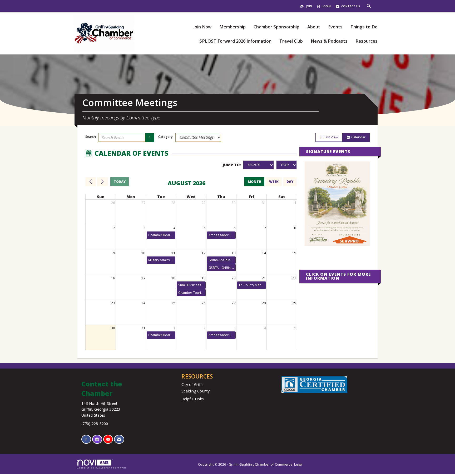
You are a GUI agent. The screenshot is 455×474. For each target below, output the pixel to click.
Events (335, 27)
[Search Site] (369, 6)
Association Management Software (102, 468)
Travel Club (291, 41)
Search (90, 136)
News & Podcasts (329, 41)
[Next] (102, 181)
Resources (366, 41)
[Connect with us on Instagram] (97, 439)
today (120, 181)
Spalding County (195, 391)
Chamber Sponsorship (276, 27)
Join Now (202, 27)
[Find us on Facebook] (86, 439)
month (254, 181)
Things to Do (364, 27)
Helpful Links (192, 398)
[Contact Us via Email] (119, 439)
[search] (149, 137)
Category (165, 136)
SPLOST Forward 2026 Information (235, 41)
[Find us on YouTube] (108, 439)
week (274, 181)
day (289, 181)
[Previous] (90, 181)
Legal (298, 464)
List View (330, 137)
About (313, 27)
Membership (232, 27)
